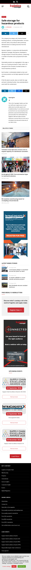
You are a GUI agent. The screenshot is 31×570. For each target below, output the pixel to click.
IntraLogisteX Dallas (14, 417)
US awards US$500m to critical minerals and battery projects (17, 278)
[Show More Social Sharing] (27, 33)
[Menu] (3, 6)
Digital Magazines (6, 490)
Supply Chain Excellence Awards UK (14, 443)
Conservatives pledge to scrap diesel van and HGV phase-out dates (18, 270)
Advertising (4, 501)
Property (4, 475)
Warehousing (5, 472)
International (5, 478)
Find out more (14, 397)
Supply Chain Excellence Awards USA (11, 538)
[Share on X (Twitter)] (14, 33)
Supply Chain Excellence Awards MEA (11, 541)
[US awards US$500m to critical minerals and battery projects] (5, 277)
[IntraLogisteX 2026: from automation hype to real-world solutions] (15, 164)
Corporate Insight (6, 484)
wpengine (9, 27)
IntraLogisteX (5, 550)
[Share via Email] (22, 33)
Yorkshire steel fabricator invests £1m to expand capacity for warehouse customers (15, 150)
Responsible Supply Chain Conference (11, 547)
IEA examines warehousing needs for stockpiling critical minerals (13, 200)
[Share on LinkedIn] (5, 33)
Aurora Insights (5, 481)
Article (4, 16)
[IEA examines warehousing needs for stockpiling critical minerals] (15, 189)
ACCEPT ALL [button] (22, 566)
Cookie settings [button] (6, 566)
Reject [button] (14, 566)
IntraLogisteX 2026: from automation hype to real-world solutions (15, 175)
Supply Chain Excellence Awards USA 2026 (14, 391)
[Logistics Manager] (15, 6)
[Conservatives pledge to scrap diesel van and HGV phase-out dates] (5, 269)
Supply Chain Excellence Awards (10, 535)
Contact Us (4, 504)
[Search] (28, 6)
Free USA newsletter (7, 516)
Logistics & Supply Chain (8, 469)
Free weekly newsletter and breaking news (12, 510)
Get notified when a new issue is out (11, 525)
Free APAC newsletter (7, 522)
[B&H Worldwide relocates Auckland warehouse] (5, 285)
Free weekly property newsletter (10, 513)
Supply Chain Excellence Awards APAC (11, 544)
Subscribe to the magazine (8, 507)
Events (3, 487)
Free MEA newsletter (7, 519)
